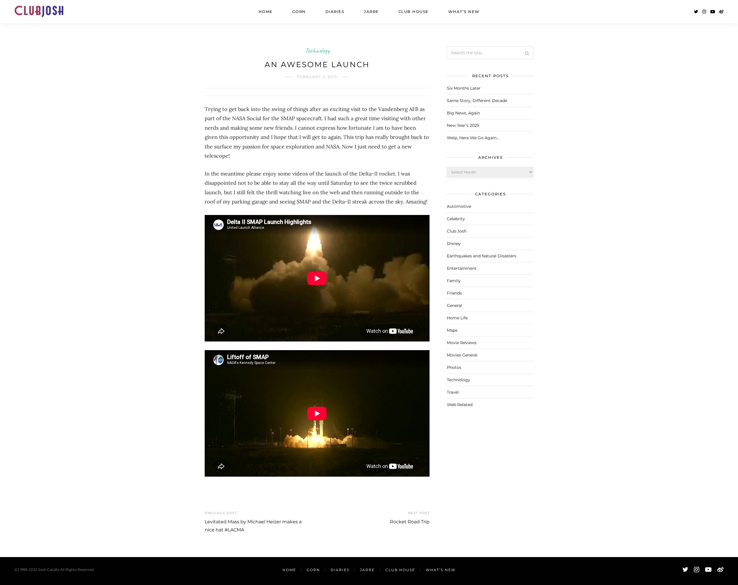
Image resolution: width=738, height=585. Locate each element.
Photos (454, 367)
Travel (453, 392)
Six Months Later (464, 88)
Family (454, 280)
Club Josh (456, 231)
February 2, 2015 (317, 77)
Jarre (371, 11)
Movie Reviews (462, 342)
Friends (454, 293)
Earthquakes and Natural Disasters (481, 255)
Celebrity (456, 218)
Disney (454, 243)
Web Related (459, 404)
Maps (452, 330)
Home (266, 11)
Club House (413, 11)
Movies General (462, 355)
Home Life (457, 317)
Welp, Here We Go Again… (473, 137)
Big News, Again (463, 113)
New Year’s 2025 (463, 125)
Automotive (459, 206)
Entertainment (462, 268)
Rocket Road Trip (410, 521)
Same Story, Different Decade (477, 100)
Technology (317, 50)
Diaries (334, 11)
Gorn (299, 11)
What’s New (464, 11)
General (454, 305)
